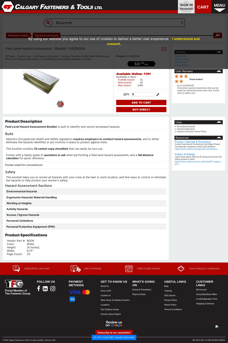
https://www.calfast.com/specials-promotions (196, 149)
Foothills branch (126, 79)
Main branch (124, 85)
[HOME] (51, 6)
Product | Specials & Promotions (193, 141)
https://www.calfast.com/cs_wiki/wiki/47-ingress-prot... (198, 162)
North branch (125, 82)
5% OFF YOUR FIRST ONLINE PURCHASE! (114, 337)
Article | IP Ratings (185, 154)
